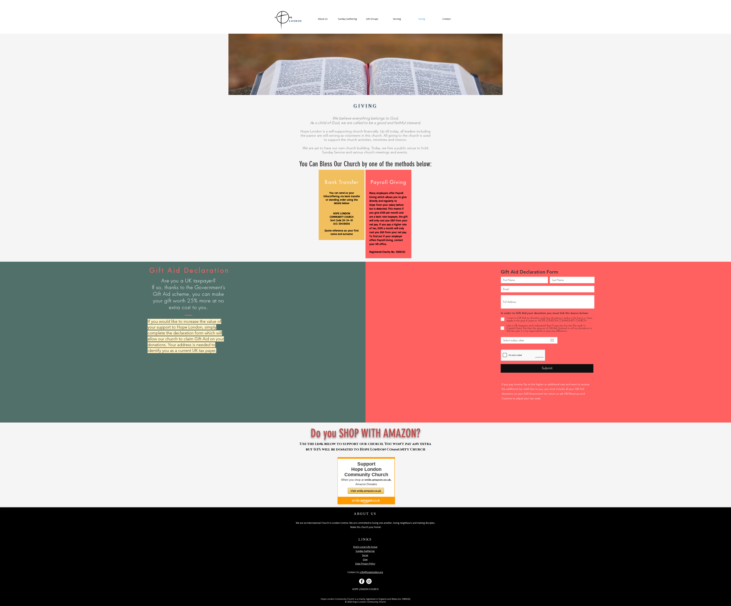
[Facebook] (361, 581)
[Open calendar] (552, 340)
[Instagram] (369, 581)
